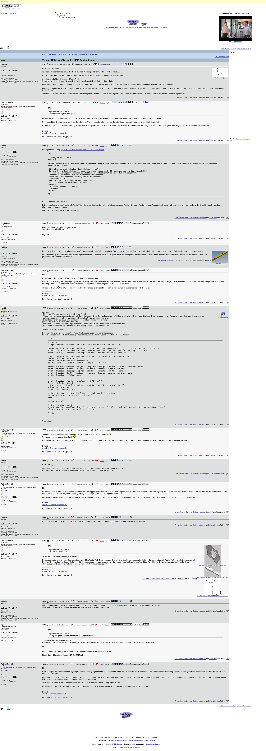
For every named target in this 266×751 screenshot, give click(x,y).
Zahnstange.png (220, 263)
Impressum (127, 747)
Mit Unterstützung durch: (8, 13)
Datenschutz (136, 747)
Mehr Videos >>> (235, 42)
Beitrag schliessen (121, 740)
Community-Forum (153, 744)
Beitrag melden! (149, 740)
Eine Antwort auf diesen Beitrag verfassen (190, 97)
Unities (102, 64)
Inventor (62, 15)
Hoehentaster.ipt (223, 317)
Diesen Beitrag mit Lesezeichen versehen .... (113, 737)
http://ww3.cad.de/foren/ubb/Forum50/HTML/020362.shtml (82, 150)
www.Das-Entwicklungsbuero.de (54, 133)
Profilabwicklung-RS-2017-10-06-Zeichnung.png (212, 596)
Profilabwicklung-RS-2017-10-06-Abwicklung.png (212, 577)
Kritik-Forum (117, 744)
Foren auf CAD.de (64, 13)
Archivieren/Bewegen (136, 740)
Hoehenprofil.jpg (220, 78)
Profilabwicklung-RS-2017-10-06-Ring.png (212, 565)
